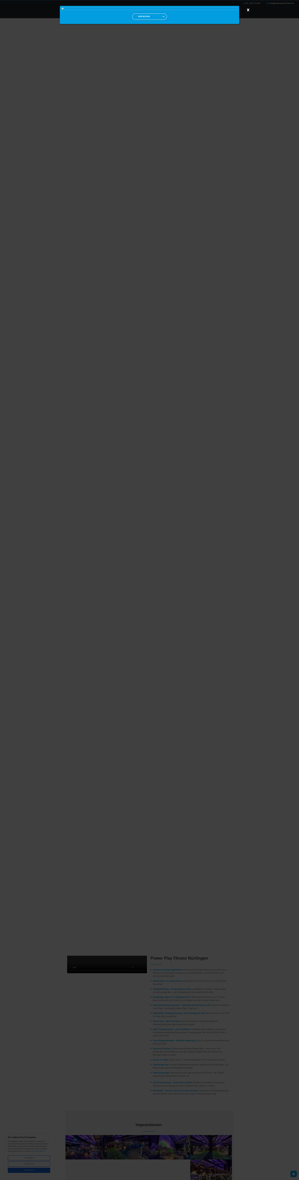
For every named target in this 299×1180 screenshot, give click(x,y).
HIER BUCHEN (144, 16)
